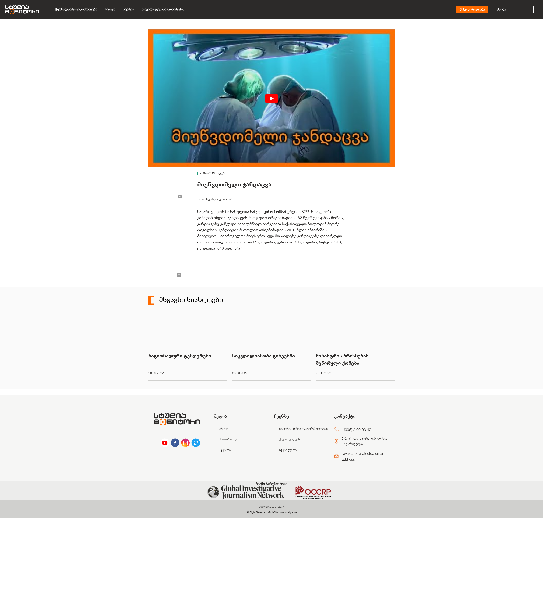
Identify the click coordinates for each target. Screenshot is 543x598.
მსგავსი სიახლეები (190, 299)
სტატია (128, 9)
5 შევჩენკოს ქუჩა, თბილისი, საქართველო (364, 441)
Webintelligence (288, 512)
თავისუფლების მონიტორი (163, 9)
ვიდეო (110, 9)
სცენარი (225, 450)
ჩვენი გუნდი (288, 450)
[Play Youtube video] (271, 98)
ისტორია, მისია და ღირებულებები (303, 428)
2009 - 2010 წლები (213, 173)
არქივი (223, 428)
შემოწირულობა (472, 9)
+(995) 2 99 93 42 (356, 429)
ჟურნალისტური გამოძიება (76, 9)
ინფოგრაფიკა (228, 439)
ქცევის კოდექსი (290, 439)
